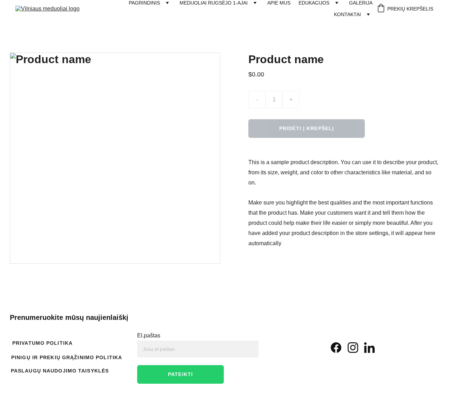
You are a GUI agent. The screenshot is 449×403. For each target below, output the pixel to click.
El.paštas (148, 335)
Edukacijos (314, 3)
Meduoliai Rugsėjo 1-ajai (214, 3)
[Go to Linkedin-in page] (369, 347)
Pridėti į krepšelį (306, 128)
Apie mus (278, 3)
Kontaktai (347, 14)
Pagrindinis (144, 3)
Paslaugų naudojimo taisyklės (60, 371)
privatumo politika (42, 343)
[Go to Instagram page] (353, 347)
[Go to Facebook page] (336, 347)
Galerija (361, 3)
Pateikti (180, 374)
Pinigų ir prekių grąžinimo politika (66, 357)
